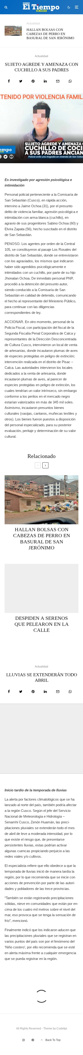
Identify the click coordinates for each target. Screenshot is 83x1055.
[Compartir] (9, 81)
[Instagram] (23, 1040)
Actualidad (33, 23)
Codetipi (61, 1028)
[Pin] (33, 81)
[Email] (57, 81)
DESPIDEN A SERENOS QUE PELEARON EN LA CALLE (42, 624)
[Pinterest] (32, 1040)
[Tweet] (20, 81)
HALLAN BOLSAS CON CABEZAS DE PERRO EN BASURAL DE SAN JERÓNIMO (50, 34)
